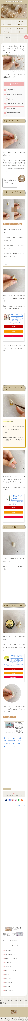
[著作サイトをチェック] (6, 800)
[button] (26, 37)
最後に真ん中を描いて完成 (13, 112)
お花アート (10, 99)
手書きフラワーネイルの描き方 (14, 94)
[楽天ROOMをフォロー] (15, 800)
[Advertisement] (14, 369)
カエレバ (16, 323)
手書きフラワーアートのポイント (15, 103)
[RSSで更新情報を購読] (22, 800)
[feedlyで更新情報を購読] (19, 800)
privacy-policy (14, 1016)
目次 (13, 83)
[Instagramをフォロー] (9, 800)
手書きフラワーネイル (12, 89)
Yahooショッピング (13, 516)
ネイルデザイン (7, 788)
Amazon (13, 331)
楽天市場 (13, 326)
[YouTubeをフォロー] (12, 800)
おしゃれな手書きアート (13, 108)
